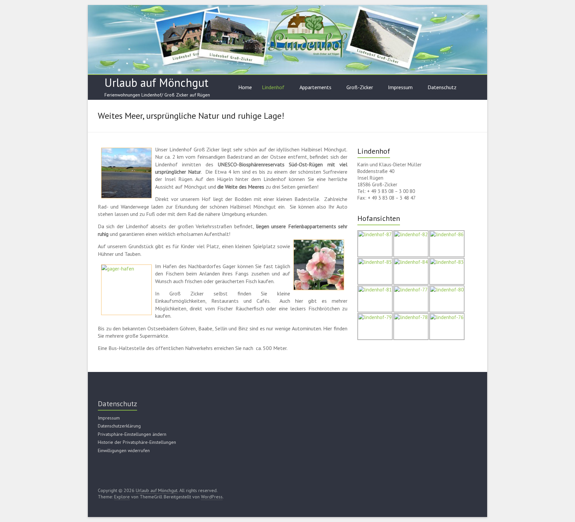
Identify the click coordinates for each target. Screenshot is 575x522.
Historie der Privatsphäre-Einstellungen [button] (137, 442)
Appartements (315, 87)
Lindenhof (273, 87)
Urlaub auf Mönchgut (156, 82)
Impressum (400, 87)
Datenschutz (442, 87)
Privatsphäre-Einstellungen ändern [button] (132, 434)
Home (245, 87)
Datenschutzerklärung (119, 426)
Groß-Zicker (359, 87)
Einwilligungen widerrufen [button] (124, 450)
